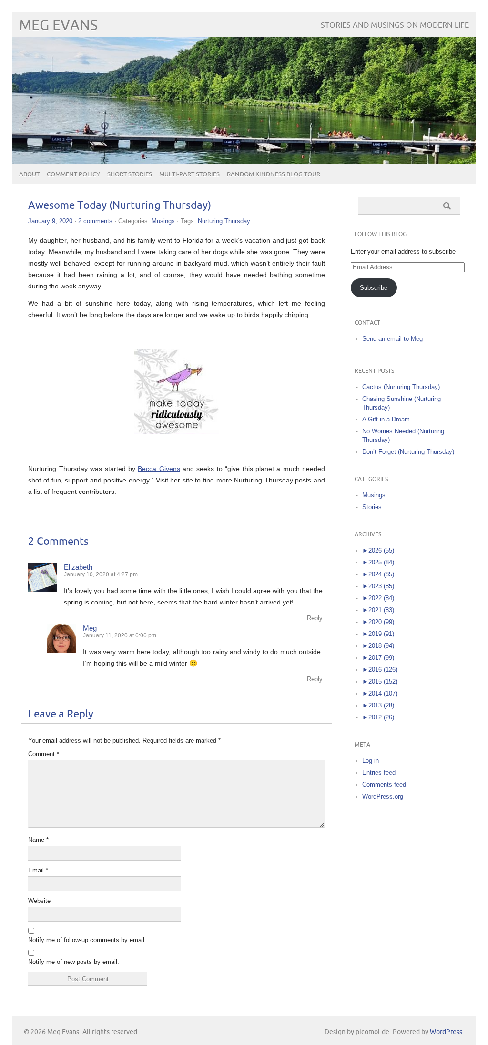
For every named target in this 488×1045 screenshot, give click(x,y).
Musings (163, 221)
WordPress (446, 1031)
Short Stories (129, 174)
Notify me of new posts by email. (73, 961)
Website (39, 900)
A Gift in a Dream (386, 419)
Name (38, 839)
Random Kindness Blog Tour (273, 174)
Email (38, 870)
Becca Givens (159, 468)
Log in (370, 760)
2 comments (95, 221)
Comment (43, 754)
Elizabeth (78, 567)
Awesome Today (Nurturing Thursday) (119, 205)
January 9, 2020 (50, 221)
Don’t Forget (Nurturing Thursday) (408, 451)
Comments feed (384, 784)
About (29, 174)
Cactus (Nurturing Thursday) (401, 386)
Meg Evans (58, 25)
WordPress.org (382, 796)
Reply (315, 618)
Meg (90, 628)
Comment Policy (73, 174)
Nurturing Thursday (224, 221)
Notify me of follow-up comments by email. (87, 939)
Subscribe (373, 287)
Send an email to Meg (392, 338)
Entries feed (379, 772)
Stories (372, 507)
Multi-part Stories (189, 174)
